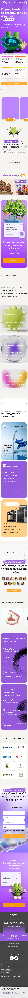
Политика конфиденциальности (6, 986)
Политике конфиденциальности (9, 995)
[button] (10, 108)
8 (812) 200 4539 (14, 923)
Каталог (3, 935)
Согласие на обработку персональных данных (10, 993)
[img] (16, 958)
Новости (24, 935)
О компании (10, 938)
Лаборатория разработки (14, 936)
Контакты (18, 938)
